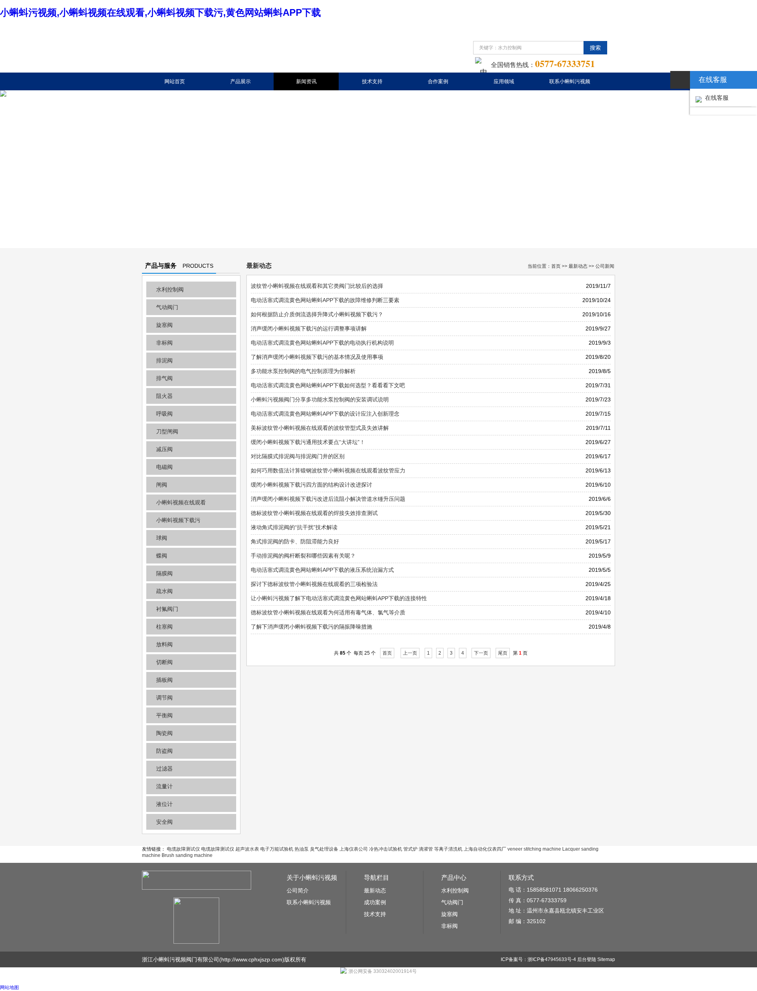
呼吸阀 (164, 414)
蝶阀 (161, 555)
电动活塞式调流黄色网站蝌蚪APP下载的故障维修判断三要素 (325, 300)
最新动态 (578, 266)
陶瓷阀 (164, 733)
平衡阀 (164, 715)
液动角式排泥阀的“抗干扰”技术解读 (294, 527)
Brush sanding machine (187, 855)
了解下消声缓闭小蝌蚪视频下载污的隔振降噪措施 (311, 626)
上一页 (410, 653)
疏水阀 (164, 591)
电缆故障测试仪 (183, 849)
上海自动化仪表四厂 (485, 849)
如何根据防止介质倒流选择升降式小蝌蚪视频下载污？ (317, 314)
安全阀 (164, 822)
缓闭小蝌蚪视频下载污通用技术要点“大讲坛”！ (308, 442)
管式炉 (410, 849)
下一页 (481, 653)
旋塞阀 (164, 325)
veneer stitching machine (534, 849)
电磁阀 (164, 467)
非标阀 (164, 343)
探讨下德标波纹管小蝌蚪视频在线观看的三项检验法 (314, 584)
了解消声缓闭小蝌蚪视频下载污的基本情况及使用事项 (317, 357)
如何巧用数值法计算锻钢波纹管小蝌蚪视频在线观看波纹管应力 (328, 470)
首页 (556, 266)
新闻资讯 (306, 81)
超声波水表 (247, 849)
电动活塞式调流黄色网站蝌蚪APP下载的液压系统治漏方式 (322, 570)
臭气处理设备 (324, 849)
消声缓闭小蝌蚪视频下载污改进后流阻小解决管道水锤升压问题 (328, 499)
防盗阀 (164, 751)
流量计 (164, 786)
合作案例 (438, 81)
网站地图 (9, 987)
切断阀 (164, 662)
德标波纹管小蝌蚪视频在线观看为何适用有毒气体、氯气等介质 (328, 612)
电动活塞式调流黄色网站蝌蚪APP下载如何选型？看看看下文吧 (328, 385)
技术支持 (372, 81)
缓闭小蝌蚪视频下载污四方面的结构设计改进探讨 (311, 485)
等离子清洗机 (448, 849)
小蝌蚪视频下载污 (178, 520)
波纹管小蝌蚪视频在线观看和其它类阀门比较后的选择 (317, 286)
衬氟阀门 (167, 609)
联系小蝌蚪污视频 (569, 81)
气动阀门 (167, 307)
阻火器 (164, 396)
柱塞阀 (164, 626)
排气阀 (164, 378)
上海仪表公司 (353, 849)
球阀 (161, 538)
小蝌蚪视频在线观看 (181, 502)
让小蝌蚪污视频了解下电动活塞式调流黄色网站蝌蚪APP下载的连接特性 (339, 598)
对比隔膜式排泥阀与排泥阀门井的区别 (298, 456)
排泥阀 (164, 360)
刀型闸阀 (167, 431)
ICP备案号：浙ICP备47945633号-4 (538, 959)
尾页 (502, 653)
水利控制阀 (170, 289)
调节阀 (164, 697)
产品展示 (240, 81)
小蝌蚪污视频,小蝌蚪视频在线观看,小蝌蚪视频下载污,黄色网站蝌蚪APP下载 (160, 12)
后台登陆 (586, 959)
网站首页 (174, 81)
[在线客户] (680, 80)
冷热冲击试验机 (385, 849)
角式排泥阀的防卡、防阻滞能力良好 (295, 541)
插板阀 (164, 680)
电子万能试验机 (276, 849)
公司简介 (298, 890)
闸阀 (161, 485)
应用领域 (504, 81)
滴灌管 (426, 849)
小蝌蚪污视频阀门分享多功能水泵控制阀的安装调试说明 (320, 399)
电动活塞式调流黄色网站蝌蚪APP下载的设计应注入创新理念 (325, 414)
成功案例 (375, 902)
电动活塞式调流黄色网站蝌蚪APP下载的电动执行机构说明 (322, 343)
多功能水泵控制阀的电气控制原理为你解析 (303, 371)
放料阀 (164, 644)
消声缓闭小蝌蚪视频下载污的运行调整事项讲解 (309, 328)
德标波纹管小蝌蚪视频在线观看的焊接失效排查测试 (314, 513)
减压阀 (164, 449)
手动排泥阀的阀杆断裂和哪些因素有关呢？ (303, 555)
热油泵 (302, 849)
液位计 (164, 804)
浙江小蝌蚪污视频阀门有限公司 (180, 959)
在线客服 (715, 97)
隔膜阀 (164, 573)
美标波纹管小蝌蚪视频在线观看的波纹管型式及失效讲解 (320, 428)
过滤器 (164, 768)
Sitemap (606, 959)
